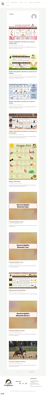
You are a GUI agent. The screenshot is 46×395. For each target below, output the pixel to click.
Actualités (31, 2)
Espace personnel (37, 2)
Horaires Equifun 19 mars (17, 330)
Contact (7, 5)
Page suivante (32, 371)
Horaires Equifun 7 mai (16, 262)
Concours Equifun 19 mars (17, 361)
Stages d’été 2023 (14, 181)
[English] (1, 393)
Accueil (7, 2)
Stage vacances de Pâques (17, 290)
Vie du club (11, 45)
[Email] (23, 383)
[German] (3, 393)
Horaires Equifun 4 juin (16, 222)
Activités (20, 2)
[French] (2, 393)
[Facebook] (20, 383)
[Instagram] (26, 383)
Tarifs (26, 2)
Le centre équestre (14, 2)
